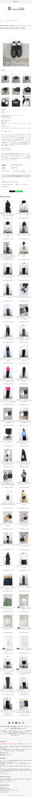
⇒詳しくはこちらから (5, 773)
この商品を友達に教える (7, 184)
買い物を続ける (5, 186)
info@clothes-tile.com (5, 792)
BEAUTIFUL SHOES (13, 20)
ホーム (1, 20)
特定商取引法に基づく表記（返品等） (10, 182)
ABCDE (6, 20)
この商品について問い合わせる (21, 184)
